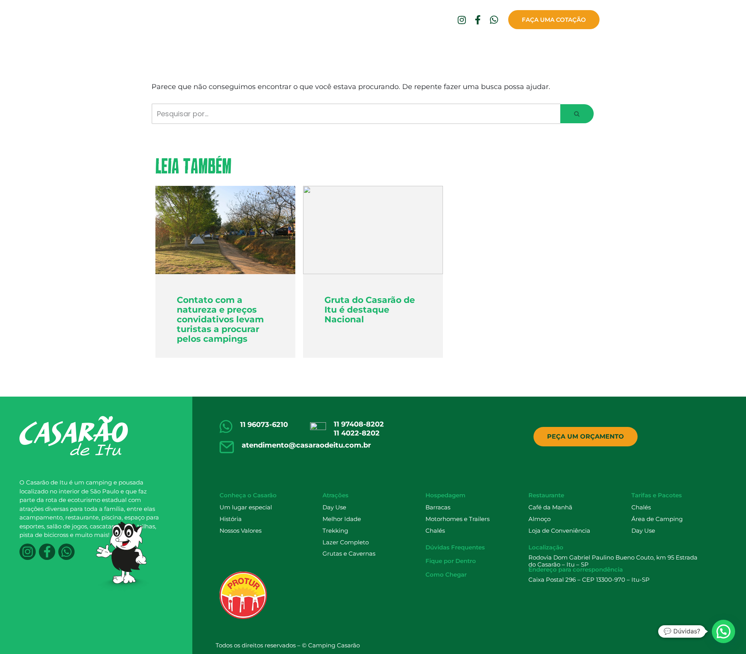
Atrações (231, 48)
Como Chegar (574, 48)
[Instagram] (461, 19)
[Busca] (577, 113)
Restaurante (323, 48)
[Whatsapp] (493, 19)
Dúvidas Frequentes (446, 48)
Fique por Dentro (515, 48)
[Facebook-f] (478, 19)
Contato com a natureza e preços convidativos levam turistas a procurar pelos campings (220, 319)
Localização (545, 547)
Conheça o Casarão (176, 48)
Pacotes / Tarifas (379, 48)
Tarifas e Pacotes (656, 495)
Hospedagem (274, 48)
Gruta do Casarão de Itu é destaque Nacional (369, 310)
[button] (577, 114)
